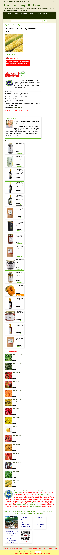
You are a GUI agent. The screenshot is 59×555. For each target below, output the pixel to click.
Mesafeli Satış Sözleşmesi (11, 531)
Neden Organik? (17, 511)
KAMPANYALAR (38, 17)
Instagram (39, 517)
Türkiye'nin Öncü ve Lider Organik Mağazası (13, 8)
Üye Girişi (5, 1)
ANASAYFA (9, 14)
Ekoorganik (17, 490)
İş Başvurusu (25, 522)
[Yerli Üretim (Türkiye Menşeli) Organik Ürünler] (12, 78)
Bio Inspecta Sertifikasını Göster (14, 89)
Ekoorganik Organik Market (22, 5)
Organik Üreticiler (18, 513)
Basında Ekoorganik (25, 521)
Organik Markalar (28, 513)
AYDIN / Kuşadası (12, 102)
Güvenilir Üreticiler (30, 8)
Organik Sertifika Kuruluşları (34, 506)
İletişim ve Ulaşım (25, 524)
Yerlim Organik (12, 98)
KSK (34, 513)
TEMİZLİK (32, 14)
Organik (20, 492)
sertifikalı (47, 490)
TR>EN (54, 1)
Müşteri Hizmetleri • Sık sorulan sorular (19, 1)
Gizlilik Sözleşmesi (11, 537)
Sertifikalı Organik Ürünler (42, 8)
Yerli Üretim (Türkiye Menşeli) (16, 100)
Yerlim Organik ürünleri (17, 103)
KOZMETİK (24, 14)
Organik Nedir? (8, 511)
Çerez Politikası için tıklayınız (27, 551)
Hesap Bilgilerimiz (11, 540)
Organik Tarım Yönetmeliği (36, 504)
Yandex (39, 526)
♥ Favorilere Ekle (10, 54)
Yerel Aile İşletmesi (11, 10)
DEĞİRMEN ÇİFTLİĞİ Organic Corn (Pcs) (23, 95)
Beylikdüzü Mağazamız (25, 519)
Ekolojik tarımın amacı (42, 494)
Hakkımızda (25, 517)
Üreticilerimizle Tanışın (12, 118)
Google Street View (39, 524)
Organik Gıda (8, 25)
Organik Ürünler (50, 511)
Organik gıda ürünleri (34, 503)
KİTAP (18, 17)
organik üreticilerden (40, 490)
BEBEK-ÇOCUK (42, 14)
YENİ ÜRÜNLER (27, 17)
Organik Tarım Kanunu (26, 511)
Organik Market (27, 490)
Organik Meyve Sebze (19, 25)
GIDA (16, 14)
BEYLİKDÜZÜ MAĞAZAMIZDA (12, 114)
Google (39, 521)
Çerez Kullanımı (11, 542)
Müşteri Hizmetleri (25, 526)
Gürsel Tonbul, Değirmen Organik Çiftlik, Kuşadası (21, 96)
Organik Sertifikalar (40, 513)
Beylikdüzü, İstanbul (22, 10)
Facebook (39, 519)
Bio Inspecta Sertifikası (16, 107)
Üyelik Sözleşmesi (11, 538)
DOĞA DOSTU (9, 17)
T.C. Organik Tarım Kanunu (21, 504)
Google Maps (39, 522)
